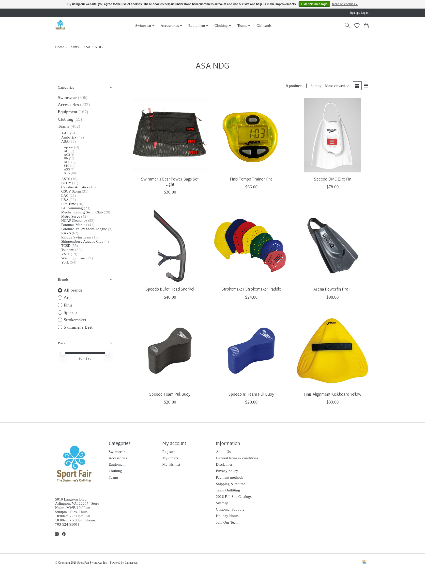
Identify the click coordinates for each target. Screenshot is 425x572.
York (65, 262)
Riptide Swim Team (76, 237)
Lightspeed (131, 562)
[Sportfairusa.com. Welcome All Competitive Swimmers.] (60, 25)
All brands (73, 290)
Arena (69, 297)
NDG (67, 162)
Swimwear (67, 97)
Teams (74, 47)
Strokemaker (75, 319)
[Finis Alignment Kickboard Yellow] (332, 350)
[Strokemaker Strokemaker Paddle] (251, 245)
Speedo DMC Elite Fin (332, 179)
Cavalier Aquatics (74, 187)
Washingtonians (73, 258)
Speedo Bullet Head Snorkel (170, 289)
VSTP (65, 254)
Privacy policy (227, 471)
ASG (67, 169)
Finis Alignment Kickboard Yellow (332, 394)
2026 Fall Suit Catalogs (234, 497)
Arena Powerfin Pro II (332, 289)
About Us (223, 452)
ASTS (65, 179)
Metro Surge (70, 216)
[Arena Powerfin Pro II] (332, 245)
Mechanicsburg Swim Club (82, 212)
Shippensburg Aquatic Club (82, 241)
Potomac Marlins (74, 225)
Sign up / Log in (358, 12)
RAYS (66, 233)
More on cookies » (345, 4)
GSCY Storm (71, 191)
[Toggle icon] (347, 25)
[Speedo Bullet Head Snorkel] (170, 245)
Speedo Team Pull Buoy (170, 394)
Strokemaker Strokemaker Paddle (251, 289)
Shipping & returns (230, 484)
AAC (65, 133)
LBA (64, 200)
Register (168, 452)
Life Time (68, 204)
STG (67, 165)
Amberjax (68, 137)
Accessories (68, 104)
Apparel (68, 147)
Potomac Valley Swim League (84, 229)
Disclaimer (224, 464)
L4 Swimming (72, 208)
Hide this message (314, 4)
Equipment (67, 111)
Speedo (70, 312)
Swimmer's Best (78, 327)
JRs (66, 158)
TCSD (66, 246)
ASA (87, 47)
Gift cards (264, 25)
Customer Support (230, 509)
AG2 (67, 154)
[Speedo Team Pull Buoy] (170, 350)
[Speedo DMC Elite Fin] (332, 135)
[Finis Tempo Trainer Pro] (251, 135)
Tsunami (67, 250)
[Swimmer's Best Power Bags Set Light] (170, 135)
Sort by (316, 86)
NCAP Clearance (74, 221)
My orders (170, 458)
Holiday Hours (227, 516)
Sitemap (222, 503)
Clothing (65, 119)
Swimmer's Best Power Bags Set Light (169, 182)
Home (59, 47)
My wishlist (171, 464)
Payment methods (229, 477)
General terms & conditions (237, 458)
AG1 (67, 151)
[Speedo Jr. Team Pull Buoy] (251, 350)
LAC (65, 195)
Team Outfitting (228, 490)
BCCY (66, 183)
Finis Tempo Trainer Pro (251, 179)
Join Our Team (227, 522)
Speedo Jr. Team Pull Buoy (251, 394)
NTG (67, 173)
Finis (68, 305)
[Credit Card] (364, 562)
